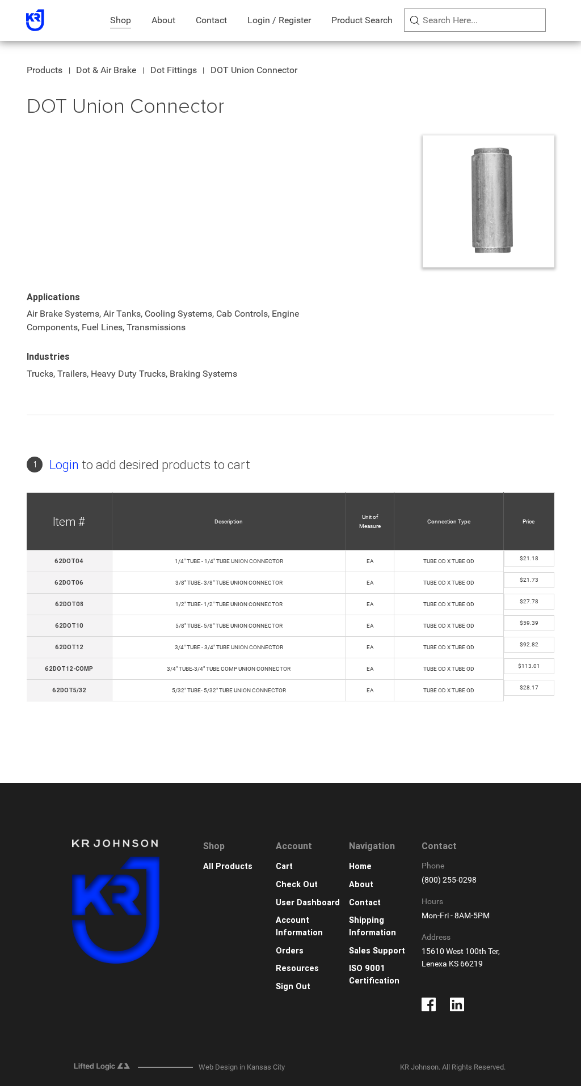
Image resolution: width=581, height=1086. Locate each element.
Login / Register (279, 20)
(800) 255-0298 (449, 880)
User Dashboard (308, 903)
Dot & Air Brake (106, 70)
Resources (297, 968)
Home (360, 866)
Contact (211, 20)
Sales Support (377, 951)
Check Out (297, 884)
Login (64, 465)
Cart (284, 866)
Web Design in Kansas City (242, 1067)
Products (44, 70)
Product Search (362, 20)
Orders (290, 951)
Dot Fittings (173, 70)
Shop (120, 20)
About (163, 20)
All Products (227, 866)
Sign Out (293, 986)
